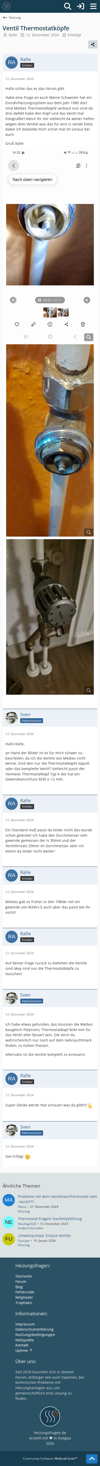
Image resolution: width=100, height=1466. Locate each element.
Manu (22, 1206)
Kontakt (21, 1345)
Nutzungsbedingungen (35, 1334)
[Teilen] (92, 44)
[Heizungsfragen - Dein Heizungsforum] (6, 6)
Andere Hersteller (31, 1228)
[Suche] (68, 6)
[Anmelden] (80, 6)
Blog (19, 1286)
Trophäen (23, 1302)
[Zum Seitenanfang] (91, 1458)
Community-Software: (50, 1458)
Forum (20, 1281)
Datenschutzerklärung (34, 1329)
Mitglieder (24, 1297)
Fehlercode (24, 1292)
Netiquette (24, 1340)
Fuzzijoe (23, 1240)
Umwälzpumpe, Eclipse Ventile (44, 1235)
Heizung (24, 1211)
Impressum (25, 1324)
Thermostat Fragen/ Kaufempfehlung (50, 1218)
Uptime (21, 1350)
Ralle (13, 34)
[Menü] (93, 6)
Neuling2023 (27, 1224)
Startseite (23, 1276)
